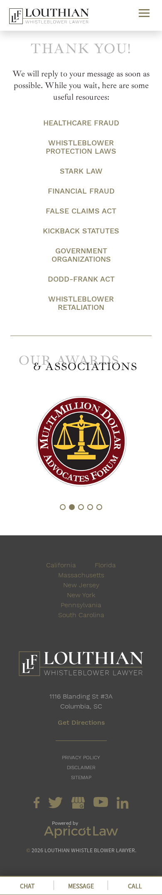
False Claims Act (81, 211)
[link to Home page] (49, 17)
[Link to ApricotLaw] (81, 836)
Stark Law (81, 171)
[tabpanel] (81, 441)
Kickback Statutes (81, 231)
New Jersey (81, 585)
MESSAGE (81, 886)
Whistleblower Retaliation (81, 303)
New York (81, 595)
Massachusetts (81, 575)
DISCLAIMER (81, 767)
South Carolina (81, 615)
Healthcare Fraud (81, 123)
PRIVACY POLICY (81, 757)
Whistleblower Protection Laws (81, 147)
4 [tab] (90, 507)
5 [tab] (99, 507)
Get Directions (81, 722)
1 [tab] (63, 507)
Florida (105, 565)
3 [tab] (81, 507)
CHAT (27, 886)
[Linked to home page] (81, 665)
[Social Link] (36, 806)
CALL (135, 886)
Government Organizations (81, 255)
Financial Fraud (81, 191)
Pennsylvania (81, 605)
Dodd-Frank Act (81, 279)
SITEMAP (81, 777)
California (61, 565)
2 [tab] (72, 507)
